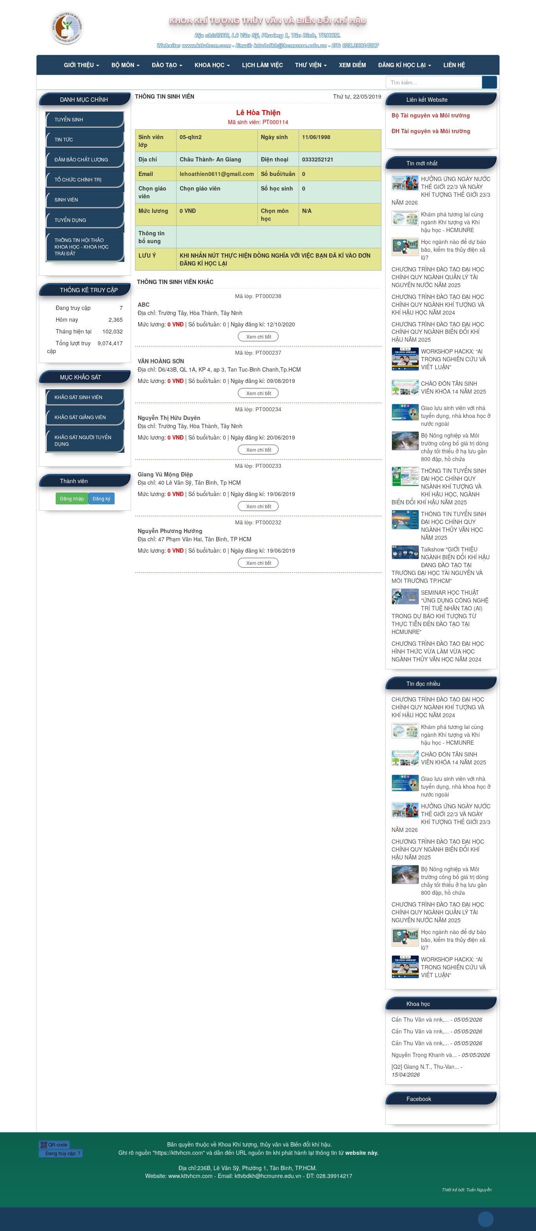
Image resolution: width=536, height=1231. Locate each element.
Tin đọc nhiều (423, 683)
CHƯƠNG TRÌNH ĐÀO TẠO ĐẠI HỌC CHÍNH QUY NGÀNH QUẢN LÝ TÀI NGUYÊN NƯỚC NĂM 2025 (438, 277)
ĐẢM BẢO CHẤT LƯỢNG (81, 159)
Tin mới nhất (422, 163)
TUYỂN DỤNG (70, 219)
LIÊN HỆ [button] (454, 65)
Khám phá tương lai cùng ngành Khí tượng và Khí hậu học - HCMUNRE (452, 222)
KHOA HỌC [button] (210, 65)
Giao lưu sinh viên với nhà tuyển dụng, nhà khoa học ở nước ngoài (455, 415)
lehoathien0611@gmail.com (217, 174)
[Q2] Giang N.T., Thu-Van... (425, 1066)
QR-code (57, 1144)
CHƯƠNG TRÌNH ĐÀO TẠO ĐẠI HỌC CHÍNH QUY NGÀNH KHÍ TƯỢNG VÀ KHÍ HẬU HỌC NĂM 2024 (438, 304)
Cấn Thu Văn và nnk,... (420, 1019)
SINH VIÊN (66, 199)
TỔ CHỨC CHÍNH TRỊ (78, 179)
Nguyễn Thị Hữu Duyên (169, 417)
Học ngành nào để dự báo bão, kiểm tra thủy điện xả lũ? (453, 249)
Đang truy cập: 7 (62, 1153)
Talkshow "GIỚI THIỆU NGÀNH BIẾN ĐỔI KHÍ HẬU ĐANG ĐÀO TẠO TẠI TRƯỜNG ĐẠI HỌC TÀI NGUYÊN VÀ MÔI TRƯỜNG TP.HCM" (441, 564)
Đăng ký (101, 498)
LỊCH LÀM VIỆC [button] (262, 65)
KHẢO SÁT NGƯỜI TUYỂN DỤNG (83, 440)
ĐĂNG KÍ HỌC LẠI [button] (402, 65)
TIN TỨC (64, 139)
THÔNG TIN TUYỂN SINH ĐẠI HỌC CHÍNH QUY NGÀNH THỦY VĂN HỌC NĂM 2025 (453, 525)
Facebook (419, 1099)
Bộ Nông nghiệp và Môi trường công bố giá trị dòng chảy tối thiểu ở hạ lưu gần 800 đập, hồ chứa (455, 447)
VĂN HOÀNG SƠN (161, 361)
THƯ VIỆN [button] (309, 65)
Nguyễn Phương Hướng (170, 531)
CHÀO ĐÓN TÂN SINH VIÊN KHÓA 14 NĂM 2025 (453, 387)
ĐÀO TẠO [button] (165, 65)
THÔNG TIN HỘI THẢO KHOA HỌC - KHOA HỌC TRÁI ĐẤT (82, 246)
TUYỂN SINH (69, 119)
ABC (143, 304)
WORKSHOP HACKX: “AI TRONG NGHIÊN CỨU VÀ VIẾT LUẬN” (453, 359)
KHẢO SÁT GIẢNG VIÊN (80, 417)
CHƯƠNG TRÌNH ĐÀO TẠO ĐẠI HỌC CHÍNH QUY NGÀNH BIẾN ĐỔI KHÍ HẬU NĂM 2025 (438, 332)
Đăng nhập (72, 498)
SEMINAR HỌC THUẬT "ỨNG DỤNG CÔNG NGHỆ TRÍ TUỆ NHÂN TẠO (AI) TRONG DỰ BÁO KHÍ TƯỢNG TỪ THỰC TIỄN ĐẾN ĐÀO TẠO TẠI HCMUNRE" (440, 612)
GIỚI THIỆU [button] (79, 65)
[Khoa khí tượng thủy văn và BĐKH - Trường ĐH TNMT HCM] (60, 27)
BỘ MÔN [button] (123, 65)
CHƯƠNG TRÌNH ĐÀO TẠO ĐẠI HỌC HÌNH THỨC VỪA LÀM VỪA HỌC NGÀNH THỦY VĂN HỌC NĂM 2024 (438, 651)
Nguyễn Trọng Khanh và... (424, 1055)
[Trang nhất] (48, 65)
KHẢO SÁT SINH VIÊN (78, 397)
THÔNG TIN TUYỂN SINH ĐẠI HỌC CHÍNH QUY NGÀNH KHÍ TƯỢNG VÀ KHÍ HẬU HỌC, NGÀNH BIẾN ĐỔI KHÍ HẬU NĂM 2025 (439, 486)
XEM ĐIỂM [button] (352, 65)
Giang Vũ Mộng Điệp (165, 474)
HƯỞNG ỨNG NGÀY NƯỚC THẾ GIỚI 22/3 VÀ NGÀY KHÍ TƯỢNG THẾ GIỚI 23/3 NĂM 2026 (441, 190)
